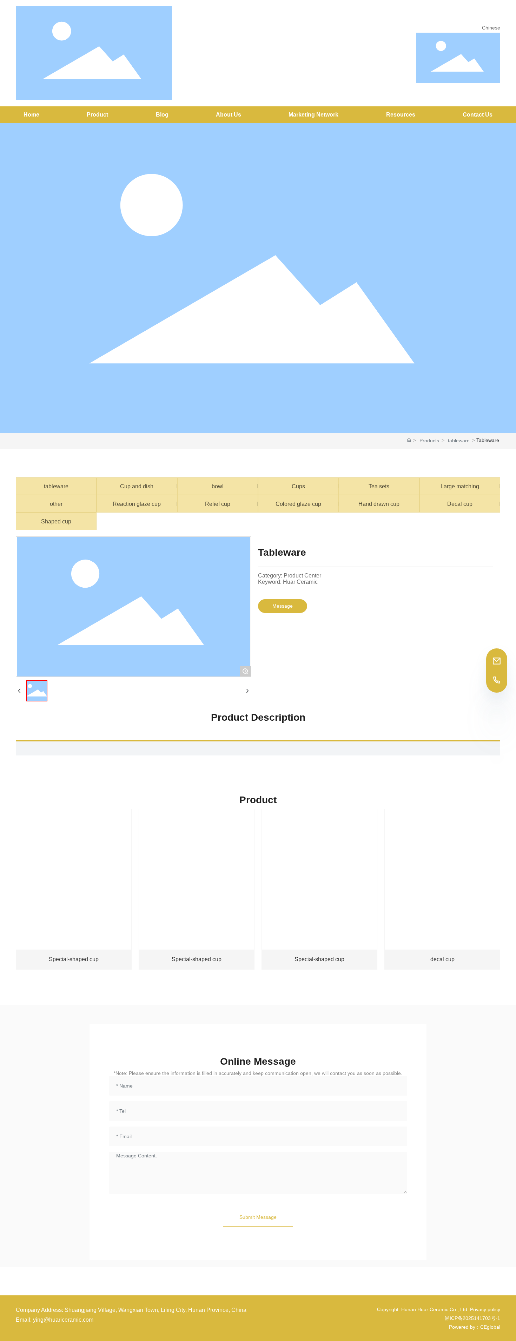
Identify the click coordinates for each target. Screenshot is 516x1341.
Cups (298, 486)
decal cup (442, 959)
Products (429, 440)
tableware (459, 440)
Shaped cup (56, 521)
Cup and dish (136, 486)
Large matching (460, 486)
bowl (218, 486)
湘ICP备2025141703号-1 (472, 1318)
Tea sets (379, 486)
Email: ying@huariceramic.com (54, 1320)
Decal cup (459, 504)
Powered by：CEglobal (474, 1327)
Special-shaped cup (74, 959)
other (56, 504)
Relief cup (217, 504)
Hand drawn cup (378, 504)
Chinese (491, 28)
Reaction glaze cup (137, 504)
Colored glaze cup (298, 504)
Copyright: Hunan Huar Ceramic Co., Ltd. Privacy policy (438, 1309)
